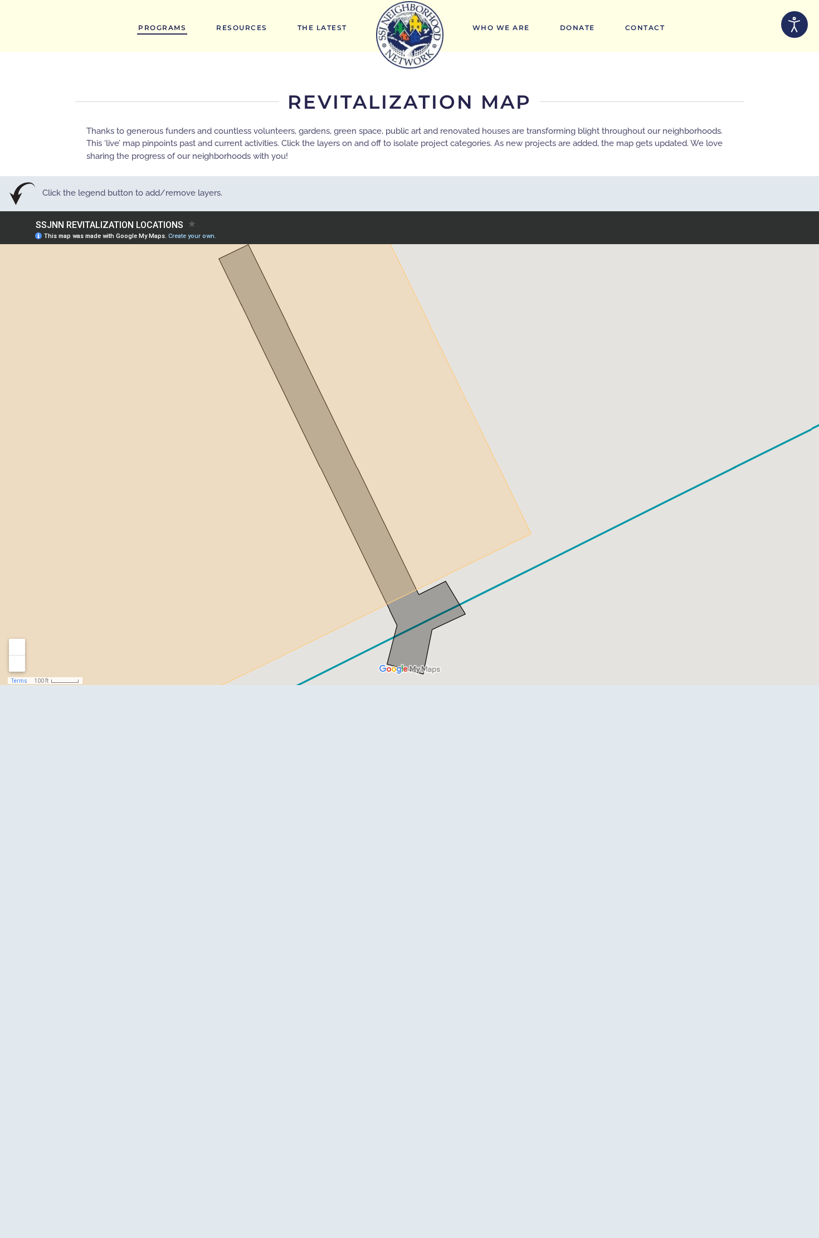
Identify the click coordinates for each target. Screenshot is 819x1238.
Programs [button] (162, 27)
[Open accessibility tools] (794, 24)
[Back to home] (409, 35)
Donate (577, 27)
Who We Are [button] (501, 27)
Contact (645, 27)
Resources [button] (241, 27)
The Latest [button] (322, 27)
